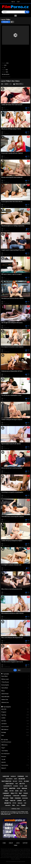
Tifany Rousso (15, 682)
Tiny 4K (15, 759)
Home (4, 843)
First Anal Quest (15, 753)
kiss (27, 776)
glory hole (15, 709)
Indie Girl (15, 762)
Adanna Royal (15, 693)
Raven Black (15, 676)
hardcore (6, 776)
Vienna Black (15, 687)
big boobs (25, 798)
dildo (21, 786)
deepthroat (10, 783)
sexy (16, 783)
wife (24, 800)
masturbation (6, 781)
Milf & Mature (15, 729)
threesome (16, 795)
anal (6, 791)
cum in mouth (7, 786)
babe (25, 786)
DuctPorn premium (15, 742)
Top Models (6, 673)
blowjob (22, 779)
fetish (14, 803)
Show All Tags (15, 808)
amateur (12, 788)
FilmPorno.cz (14, 861)
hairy (15, 778)
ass (21, 791)
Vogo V (15, 747)
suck (16, 791)
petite (5, 788)
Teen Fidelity (15, 750)
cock (18, 788)
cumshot (6, 793)
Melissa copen (15, 679)
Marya (15, 690)
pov (25, 790)
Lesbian (15, 717)
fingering (18, 798)
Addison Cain (15, 699)
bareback (13, 776)
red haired (15, 723)
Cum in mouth (15, 726)
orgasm (20, 803)
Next (19, 670)
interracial (7, 795)
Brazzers (15, 756)
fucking (15, 786)
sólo (18, 805)
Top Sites (5, 739)
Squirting (15, 715)
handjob (12, 800)
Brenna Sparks (15, 685)
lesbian (19, 800)
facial (20, 781)
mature (12, 790)
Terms (15, 845)
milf (20, 793)
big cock (5, 798)
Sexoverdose (15, 765)
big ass (15, 781)
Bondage (15, 732)
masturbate (9, 778)
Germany (15, 720)
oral (13, 805)
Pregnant (15, 712)
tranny (23, 805)
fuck (6, 800)
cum (25, 803)
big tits (22, 783)
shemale (24, 795)
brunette (7, 803)
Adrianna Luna (15, 702)
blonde (26, 781)
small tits (14, 793)
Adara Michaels (15, 696)
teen (11, 798)
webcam (24, 788)
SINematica (15, 745)
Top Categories (7, 706)
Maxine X (15, 768)
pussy (26, 793)
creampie (7, 805)
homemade (21, 776)
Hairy (15, 735)
